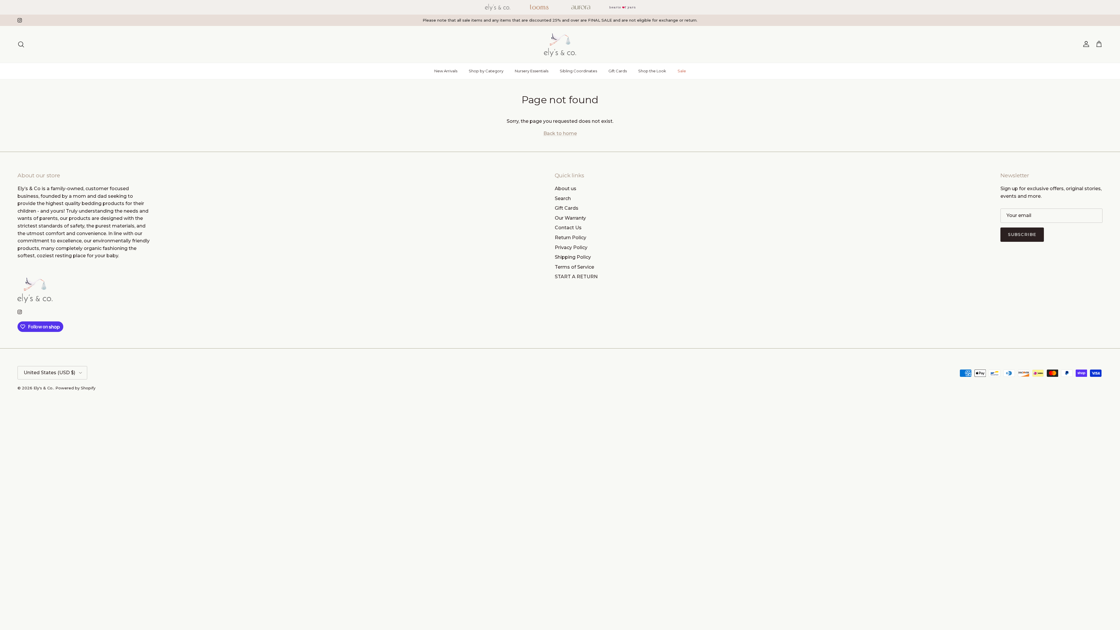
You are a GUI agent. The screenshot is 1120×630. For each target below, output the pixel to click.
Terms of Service (574, 267)
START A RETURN (576, 276)
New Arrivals (445, 71)
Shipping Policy (573, 257)
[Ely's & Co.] (560, 44)
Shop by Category (486, 71)
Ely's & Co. (43, 388)
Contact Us (568, 227)
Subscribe (1022, 234)
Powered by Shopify (75, 388)
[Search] (21, 44)
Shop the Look (652, 71)
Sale (682, 71)
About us (565, 188)
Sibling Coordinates (578, 71)
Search (563, 198)
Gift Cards (617, 71)
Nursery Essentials (531, 71)
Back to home (560, 133)
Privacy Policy (571, 247)
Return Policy (570, 237)
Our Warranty (570, 218)
